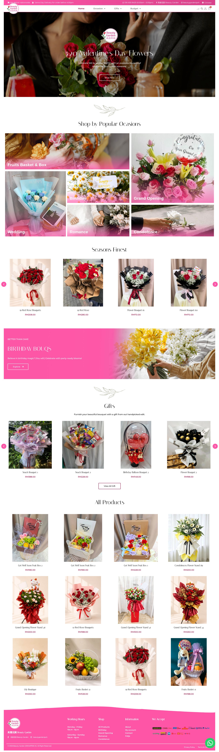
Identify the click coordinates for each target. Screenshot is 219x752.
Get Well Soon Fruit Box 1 (136, 565)
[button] (198, 8)
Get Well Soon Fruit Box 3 (30, 565)
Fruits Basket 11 (189, 689)
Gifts (116, 8)
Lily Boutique (30, 689)
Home (81, 8)
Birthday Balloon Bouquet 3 (83, 472)
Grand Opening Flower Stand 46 (30, 627)
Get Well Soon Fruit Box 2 (83, 565)
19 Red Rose (30, 310)
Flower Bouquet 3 (136, 472)
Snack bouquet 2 (30, 472)
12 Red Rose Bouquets (188, 310)
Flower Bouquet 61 (83, 310)
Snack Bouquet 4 (189, 472)
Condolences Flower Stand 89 (189, 565)
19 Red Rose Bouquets (136, 689)
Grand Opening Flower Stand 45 (136, 627)
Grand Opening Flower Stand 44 (189, 627)
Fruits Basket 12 (83, 689)
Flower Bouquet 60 (136, 310)
